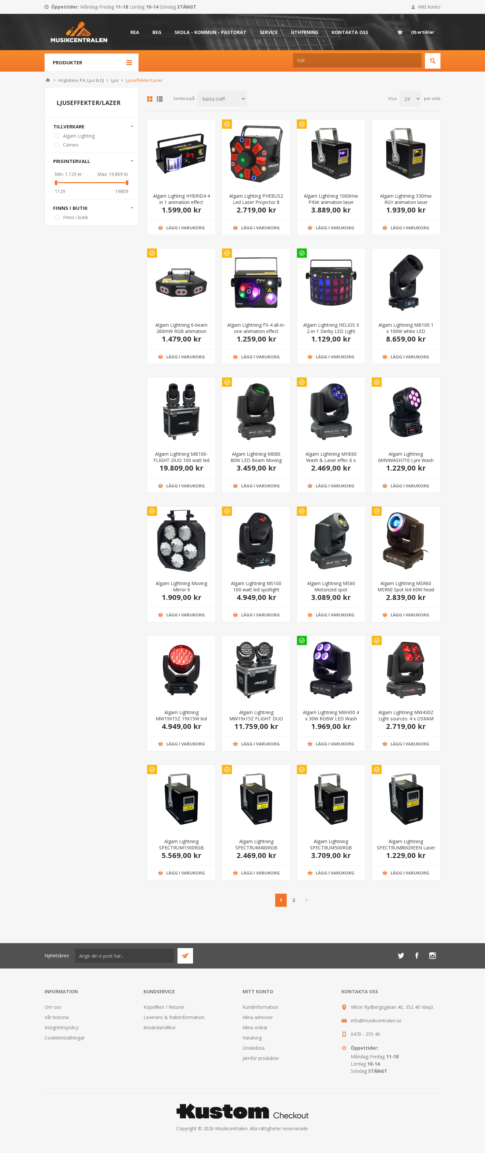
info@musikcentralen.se (376, 1020)
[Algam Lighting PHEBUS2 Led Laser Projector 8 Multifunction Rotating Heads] (256, 153)
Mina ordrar (255, 1027)
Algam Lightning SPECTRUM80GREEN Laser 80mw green (406, 847)
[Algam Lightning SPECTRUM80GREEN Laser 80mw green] (406, 799)
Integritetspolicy (62, 1027)
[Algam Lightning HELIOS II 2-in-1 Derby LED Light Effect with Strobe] (331, 282)
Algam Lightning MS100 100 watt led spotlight (256, 586)
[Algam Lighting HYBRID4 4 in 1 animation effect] (181, 153)
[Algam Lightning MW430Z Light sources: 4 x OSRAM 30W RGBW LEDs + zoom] (406, 670)
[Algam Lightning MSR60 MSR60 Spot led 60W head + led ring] (406, 541)
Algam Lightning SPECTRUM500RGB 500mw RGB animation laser (331, 850)
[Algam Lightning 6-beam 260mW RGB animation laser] (181, 282)
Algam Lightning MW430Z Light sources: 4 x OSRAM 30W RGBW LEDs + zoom (406, 718)
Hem (48, 80)
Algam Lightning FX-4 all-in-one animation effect (256, 328)
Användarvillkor (160, 1027)
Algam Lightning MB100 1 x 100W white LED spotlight (406, 331)
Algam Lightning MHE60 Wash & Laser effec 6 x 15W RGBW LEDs (331, 460)
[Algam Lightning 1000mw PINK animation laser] (331, 153)
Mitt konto (429, 7)
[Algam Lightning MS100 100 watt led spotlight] (256, 541)
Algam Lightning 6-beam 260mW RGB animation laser (181, 331)
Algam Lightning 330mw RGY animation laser (406, 199)
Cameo (71, 145)
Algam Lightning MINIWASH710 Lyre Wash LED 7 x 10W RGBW (406, 460)
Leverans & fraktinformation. (174, 1017)
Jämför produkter (260, 1058)
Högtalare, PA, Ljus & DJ (81, 80)
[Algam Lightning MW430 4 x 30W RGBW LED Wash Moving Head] (331, 670)
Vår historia (57, 1017)
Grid (150, 99)
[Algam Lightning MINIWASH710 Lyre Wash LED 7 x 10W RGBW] (406, 412)
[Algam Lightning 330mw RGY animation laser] (406, 153)
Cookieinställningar (65, 1038)
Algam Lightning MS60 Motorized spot (331, 586)
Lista (160, 99)
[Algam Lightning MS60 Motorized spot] (331, 541)
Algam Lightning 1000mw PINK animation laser (331, 199)
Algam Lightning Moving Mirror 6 (181, 586)
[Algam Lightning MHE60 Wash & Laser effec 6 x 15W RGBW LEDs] (331, 412)
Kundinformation (260, 1007)
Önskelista (253, 1048)
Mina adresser (257, 1017)
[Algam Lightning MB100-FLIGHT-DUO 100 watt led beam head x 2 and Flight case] (181, 412)
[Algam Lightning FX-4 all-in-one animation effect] (256, 282)
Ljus (115, 80)
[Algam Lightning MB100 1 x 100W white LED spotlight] (406, 282)
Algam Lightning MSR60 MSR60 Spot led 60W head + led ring (405, 589)
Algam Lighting (79, 136)
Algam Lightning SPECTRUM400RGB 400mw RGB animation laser (256, 850)
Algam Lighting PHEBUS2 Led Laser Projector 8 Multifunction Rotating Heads (256, 205)
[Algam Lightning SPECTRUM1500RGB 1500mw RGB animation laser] (181, 799)
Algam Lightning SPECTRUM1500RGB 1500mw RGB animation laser (181, 850)
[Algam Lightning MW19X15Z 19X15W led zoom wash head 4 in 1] (181, 670)
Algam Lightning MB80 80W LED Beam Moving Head (256, 460)
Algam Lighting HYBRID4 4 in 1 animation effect (181, 199)
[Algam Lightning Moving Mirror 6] (181, 541)
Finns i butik (75, 217)
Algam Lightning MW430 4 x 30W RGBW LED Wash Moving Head (331, 718)
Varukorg (252, 1038)
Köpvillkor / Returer (164, 1007)
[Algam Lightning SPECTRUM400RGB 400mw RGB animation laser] (256, 799)
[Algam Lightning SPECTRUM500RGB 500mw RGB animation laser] (331, 799)
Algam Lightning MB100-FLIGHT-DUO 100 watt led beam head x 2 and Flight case (181, 463)
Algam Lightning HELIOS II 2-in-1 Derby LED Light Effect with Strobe (331, 331)
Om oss (53, 1007)
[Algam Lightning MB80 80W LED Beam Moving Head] (256, 412)
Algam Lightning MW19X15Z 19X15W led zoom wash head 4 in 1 (181, 718)
